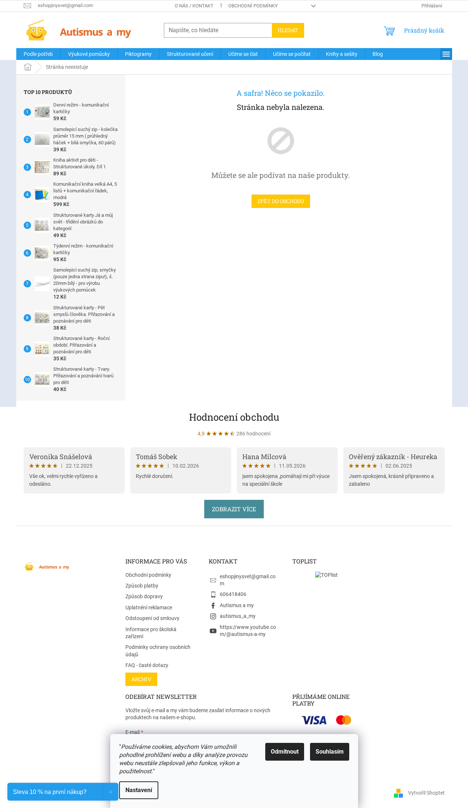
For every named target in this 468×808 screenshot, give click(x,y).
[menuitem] (38, 54)
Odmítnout (285, 751)
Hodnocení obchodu (234, 417)
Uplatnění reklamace (148, 607)
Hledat (288, 30)
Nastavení (138, 790)
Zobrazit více (234, 509)
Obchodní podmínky (253, 6)
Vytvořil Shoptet (426, 792)
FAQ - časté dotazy (146, 665)
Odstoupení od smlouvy (152, 618)
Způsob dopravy (144, 596)
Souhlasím (330, 751)
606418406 (233, 594)
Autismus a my (237, 605)
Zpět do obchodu (280, 201)
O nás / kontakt (194, 6)
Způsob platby (141, 586)
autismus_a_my (238, 616)
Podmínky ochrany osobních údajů (158, 650)
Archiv (141, 679)
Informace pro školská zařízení (150, 632)
